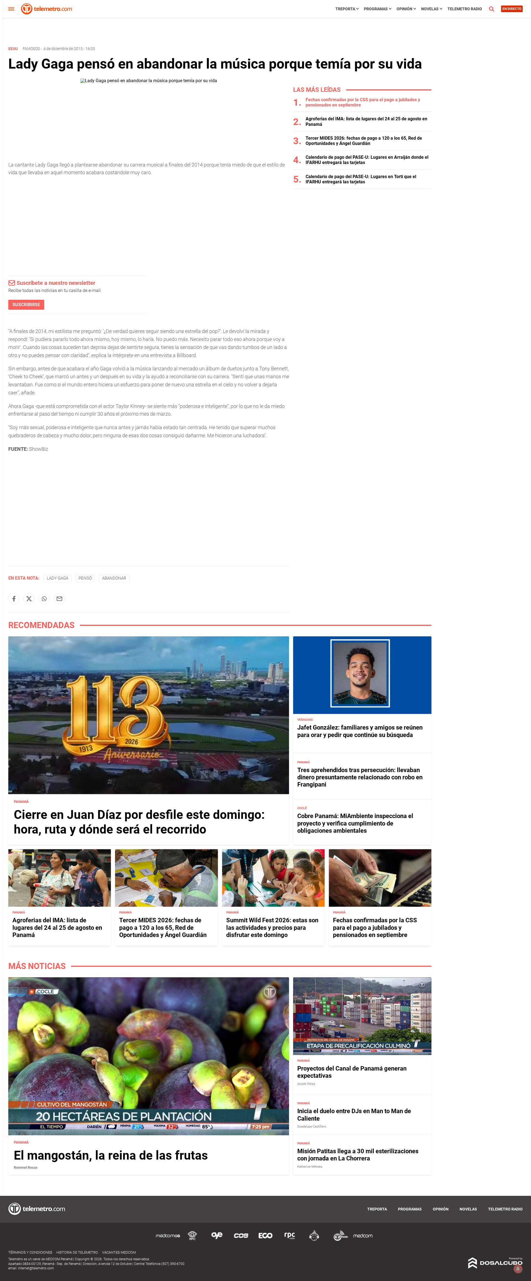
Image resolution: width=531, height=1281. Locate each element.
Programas (376, 9)
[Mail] (59, 599)
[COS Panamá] (241, 1240)
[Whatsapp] (44, 599)
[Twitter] (29, 599)
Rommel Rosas (26, 1168)
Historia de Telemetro (77, 1252)
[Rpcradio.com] (290, 1240)
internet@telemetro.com (36, 1268)
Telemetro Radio (464, 9)
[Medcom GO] (168, 1240)
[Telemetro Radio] (338, 1240)
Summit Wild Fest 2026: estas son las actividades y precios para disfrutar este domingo (272, 927)
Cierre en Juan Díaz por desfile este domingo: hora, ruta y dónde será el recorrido (139, 822)
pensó (85, 578)
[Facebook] (14, 599)
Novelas (430, 9)
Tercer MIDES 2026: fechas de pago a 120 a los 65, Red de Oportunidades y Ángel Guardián (364, 141)
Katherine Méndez (309, 1166)
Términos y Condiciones (30, 1252)
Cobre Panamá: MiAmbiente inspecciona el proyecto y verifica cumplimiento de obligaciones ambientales (355, 823)
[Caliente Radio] (314, 1240)
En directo (512, 9)
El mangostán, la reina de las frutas (111, 1156)
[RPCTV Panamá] (192, 1240)
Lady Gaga (57, 578)
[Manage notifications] (518, 1268)
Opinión (404, 9)
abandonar (114, 578)
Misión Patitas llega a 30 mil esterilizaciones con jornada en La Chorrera (357, 1155)
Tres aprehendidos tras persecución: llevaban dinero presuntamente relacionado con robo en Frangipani (360, 777)
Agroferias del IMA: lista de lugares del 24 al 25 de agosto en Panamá (57, 927)
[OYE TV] (217, 1240)
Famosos (31, 48)
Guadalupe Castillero (311, 1127)
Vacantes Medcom (119, 1252)
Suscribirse (26, 304)
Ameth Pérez (306, 1084)
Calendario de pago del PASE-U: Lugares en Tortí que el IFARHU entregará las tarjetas (361, 179)
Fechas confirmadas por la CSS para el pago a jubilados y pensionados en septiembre (375, 927)
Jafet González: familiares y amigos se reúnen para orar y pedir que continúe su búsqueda (360, 731)
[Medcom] (363, 1240)
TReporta (345, 9)
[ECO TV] (265, 1240)
